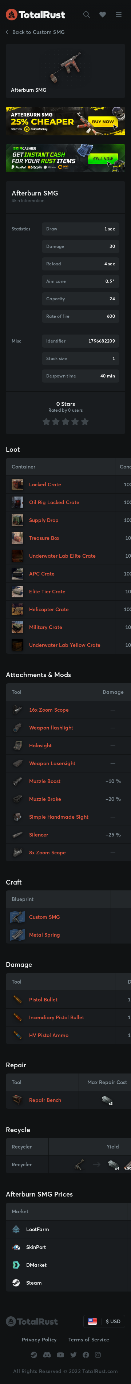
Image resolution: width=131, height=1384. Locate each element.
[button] (86, 14)
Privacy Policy (39, 1340)
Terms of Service (89, 1340)
